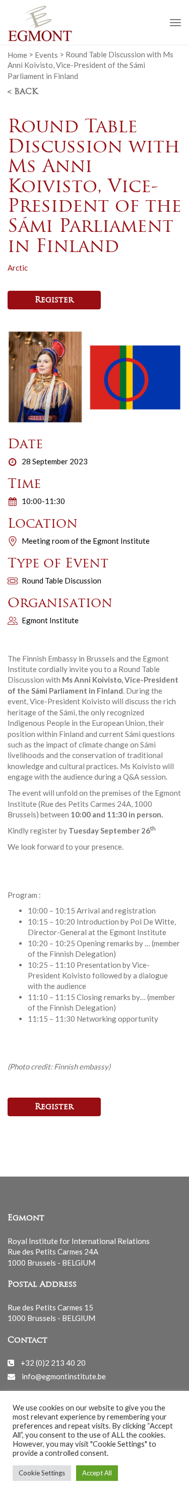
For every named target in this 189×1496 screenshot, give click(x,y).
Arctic (18, 267)
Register (54, 300)
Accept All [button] (97, 1473)
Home (17, 54)
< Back (23, 92)
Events (46, 54)
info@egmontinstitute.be (64, 1376)
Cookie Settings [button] (42, 1473)
